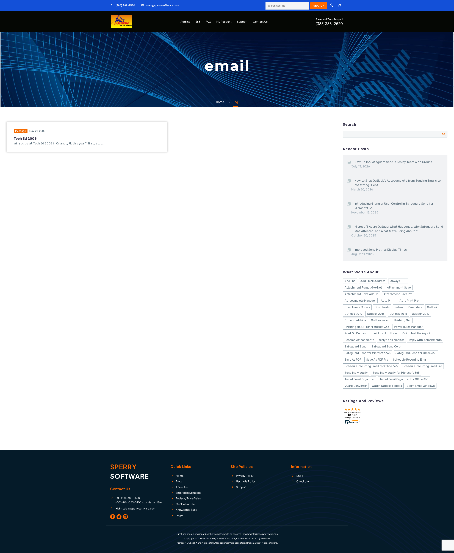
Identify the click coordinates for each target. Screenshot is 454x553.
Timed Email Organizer (360, 379)
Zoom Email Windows (421, 385)
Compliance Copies (357, 307)
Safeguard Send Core (386, 346)
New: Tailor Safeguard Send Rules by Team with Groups (393, 162)
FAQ (208, 21)
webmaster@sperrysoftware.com (261, 534)
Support (242, 21)
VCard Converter (356, 385)
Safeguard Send (356, 346)
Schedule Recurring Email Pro (422, 366)
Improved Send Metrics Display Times (381, 249)
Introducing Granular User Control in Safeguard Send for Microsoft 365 (394, 206)
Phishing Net (402, 320)
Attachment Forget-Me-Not (363, 287)
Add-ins (350, 281)
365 (197, 21)
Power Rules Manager (408, 327)
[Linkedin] (125, 516)
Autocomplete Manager (360, 300)
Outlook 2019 (421, 313)
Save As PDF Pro (377, 359)
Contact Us (260, 21)
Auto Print (388, 300)
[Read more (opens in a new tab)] (123, 6)
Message (20, 131)
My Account (224, 21)
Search (443, 134)
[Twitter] (119, 516)
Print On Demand (356, 333)
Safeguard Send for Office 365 (415, 353)
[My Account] (331, 6)
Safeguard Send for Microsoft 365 (368, 353)
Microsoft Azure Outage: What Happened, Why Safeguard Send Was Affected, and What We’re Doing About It (399, 229)
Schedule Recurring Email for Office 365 (371, 366)
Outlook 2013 (375, 313)
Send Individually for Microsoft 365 (396, 372)
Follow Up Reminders (408, 307)
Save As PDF (353, 359)
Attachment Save (399, 287)
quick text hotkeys (384, 333)
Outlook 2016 (398, 313)
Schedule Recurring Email (410, 359)
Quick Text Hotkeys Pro (417, 333)
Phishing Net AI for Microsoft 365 (367, 327)
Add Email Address (372, 281)
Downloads (382, 307)
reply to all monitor (391, 340)
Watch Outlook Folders (387, 385)
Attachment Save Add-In (361, 294)
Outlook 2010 (353, 313)
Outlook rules (380, 320)
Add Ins (185, 21)
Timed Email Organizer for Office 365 (404, 379)
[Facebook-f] (112, 516)
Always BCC (398, 281)
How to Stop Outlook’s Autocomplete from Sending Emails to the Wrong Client (398, 183)
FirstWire (265, 538)
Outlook (432, 307)
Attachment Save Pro (397, 294)
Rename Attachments (359, 340)
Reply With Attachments (425, 340)
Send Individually (356, 372)
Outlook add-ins (355, 320)
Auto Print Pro (409, 300)
